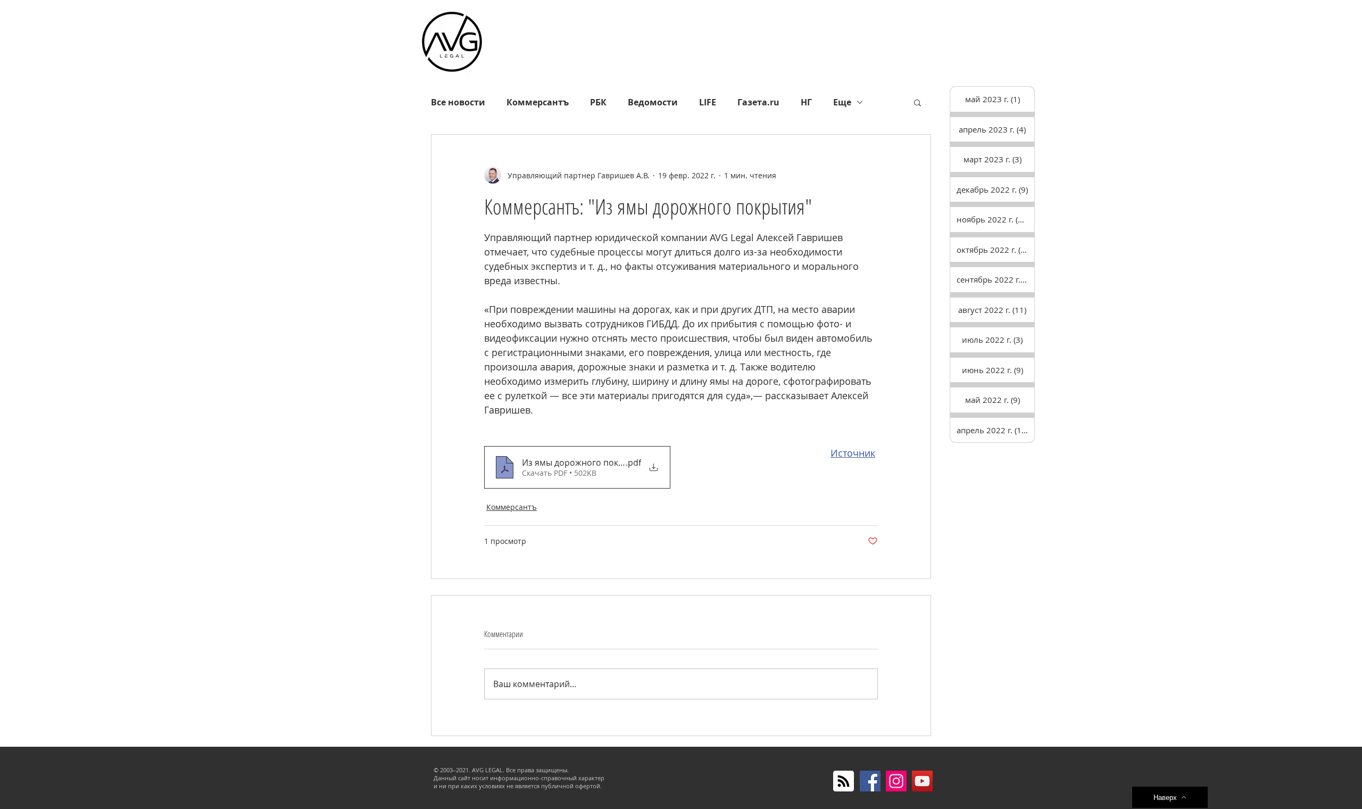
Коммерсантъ (537, 102)
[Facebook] (870, 781)
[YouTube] (922, 781)
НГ (806, 102)
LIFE (707, 102)
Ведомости (653, 102)
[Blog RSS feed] (843, 782)
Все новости (458, 102)
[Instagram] (896, 781)
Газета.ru (758, 102)
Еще (842, 102)
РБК (598, 102)
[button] (917, 102)
